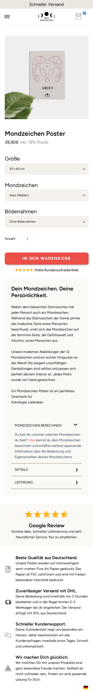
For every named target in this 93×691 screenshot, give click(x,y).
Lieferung (24, 482)
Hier (32, 440)
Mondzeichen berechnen (38, 425)
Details (21, 470)
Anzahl (10, 239)
